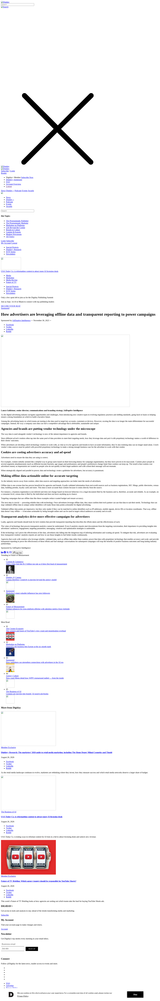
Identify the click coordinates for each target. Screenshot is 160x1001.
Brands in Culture (13, 230)
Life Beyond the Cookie (15, 228)
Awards (31, 191)
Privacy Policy (12, 988)
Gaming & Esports (13, 232)
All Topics (10, 237)
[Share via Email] (10, 553)
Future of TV (11, 282)
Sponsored (5, 308)
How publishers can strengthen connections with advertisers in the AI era (34, 662)
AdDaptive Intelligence (21, 320)
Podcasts (18, 191)
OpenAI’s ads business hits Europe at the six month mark (28, 647)
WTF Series (11, 252)
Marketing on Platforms (15, 225)
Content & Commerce (14, 562)
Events (24, 191)
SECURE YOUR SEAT (10, 306)
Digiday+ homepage (14, 180)
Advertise (10, 986)
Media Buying (11, 280)
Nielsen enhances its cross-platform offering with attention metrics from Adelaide (38, 609)
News (3, 191)
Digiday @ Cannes (13, 577)
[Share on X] (7, 553)
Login (12, 171)
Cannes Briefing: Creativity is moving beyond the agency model (31, 580)
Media (8, 275)
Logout (9, 186)
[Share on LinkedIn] (2, 553)
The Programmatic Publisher (17, 221)
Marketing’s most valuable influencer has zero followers (28, 593)
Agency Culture (12, 676)
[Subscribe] (5, 169)
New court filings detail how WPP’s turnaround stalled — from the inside (35, 678)
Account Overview (13, 184)
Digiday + (10, 191)
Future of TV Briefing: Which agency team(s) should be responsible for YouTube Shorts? (38, 881)
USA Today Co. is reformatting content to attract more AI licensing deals (29, 271)
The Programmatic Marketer (17, 223)
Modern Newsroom (14, 234)
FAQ (8, 182)
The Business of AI (13, 691)
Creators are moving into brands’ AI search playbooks (27, 694)
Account (4, 929)
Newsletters (10, 254)
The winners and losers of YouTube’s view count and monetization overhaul (36, 631)
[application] (80, 994)
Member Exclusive (8, 747)
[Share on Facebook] (5, 553)
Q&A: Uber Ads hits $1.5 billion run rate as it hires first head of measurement (36, 564)
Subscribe (5, 171)
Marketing (10, 278)
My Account (6, 243)
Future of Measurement (15, 607)
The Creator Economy (15, 629)
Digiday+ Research (13, 250)
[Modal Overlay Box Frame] (19, 948)
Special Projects (12, 247)
